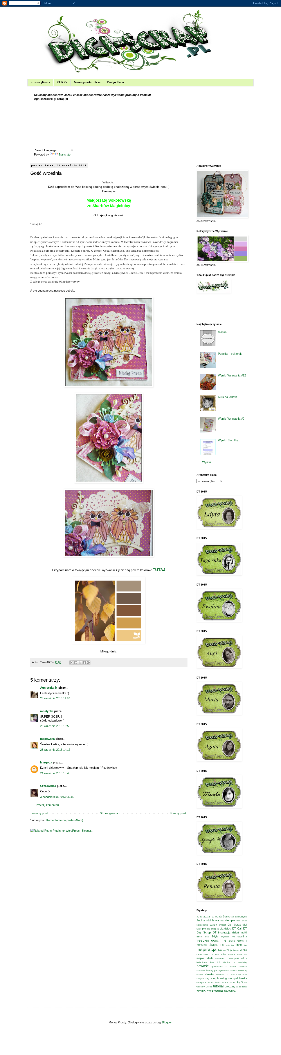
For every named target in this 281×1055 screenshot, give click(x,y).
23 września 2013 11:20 (55, 698)
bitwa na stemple (223, 920)
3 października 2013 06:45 (57, 797)
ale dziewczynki (239, 916)
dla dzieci (225, 928)
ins (245, 945)
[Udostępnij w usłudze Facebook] (84, 662)
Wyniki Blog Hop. (229, 440)
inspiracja (206, 949)
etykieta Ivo (228, 936)
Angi (199, 920)
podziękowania (221, 970)
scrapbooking (219, 978)
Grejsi (240, 940)
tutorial (218, 986)
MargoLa (46, 762)
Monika (226, 962)
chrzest (222, 925)
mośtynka (46, 711)
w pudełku (241, 986)
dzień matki (239, 932)
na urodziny (240, 962)
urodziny (230, 986)
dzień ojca (202, 936)
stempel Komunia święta (209, 982)
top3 (240, 982)
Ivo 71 (226, 950)
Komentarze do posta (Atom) (64, 820)
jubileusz (234, 950)
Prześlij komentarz (47, 805)
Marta (210, 958)
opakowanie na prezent (223, 966)
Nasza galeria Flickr (87, 82)
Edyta (215, 936)
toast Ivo (231, 982)
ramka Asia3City (239, 970)
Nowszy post (39, 813)
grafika (232, 941)
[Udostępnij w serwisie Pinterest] (88, 662)
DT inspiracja (222, 932)
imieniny (230, 945)
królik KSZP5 (228, 954)
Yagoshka (230, 990)
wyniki (201, 990)
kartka (243, 950)
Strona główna (40, 82)
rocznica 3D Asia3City (228, 974)
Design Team (115, 82)
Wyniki (206, 462)
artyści (207, 920)
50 (201, 916)
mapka (200, 958)
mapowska (47, 738)
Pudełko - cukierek (230, 353)
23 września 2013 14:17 (55, 749)
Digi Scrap (234, 924)
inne (239, 944)
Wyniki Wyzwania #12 (232, 375)
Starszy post (178, 813)
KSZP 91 (242, 954)
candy (213, 924)
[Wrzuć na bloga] (76, 662)
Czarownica (48, 786)
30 (197, 916)
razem (199, 974)
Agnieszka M (49, 687)
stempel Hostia (237, 978)
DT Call (237, 928)
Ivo (220, 950)
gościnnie (218, 940)
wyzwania (215, 990)
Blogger (166, 1022)
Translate (64, 154)
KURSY (62, 82)
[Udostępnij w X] (80, 662)
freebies (202, 940)
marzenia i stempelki (226, 958)
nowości (202, 966)
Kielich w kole (211, 954)
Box (238, 920)
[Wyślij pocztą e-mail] (71, 662)
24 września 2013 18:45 (55, 773)
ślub (224, 982)
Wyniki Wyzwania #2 (231, 418)
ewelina (242, 936)
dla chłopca (213, 929)
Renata (209, 974)
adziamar (208, 916)
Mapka (222, 332)
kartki (199, 954)
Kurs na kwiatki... (229, 397)
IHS (222, 945)
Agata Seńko (223, 916)
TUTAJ (159, 570)
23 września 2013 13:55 (55, 726)
